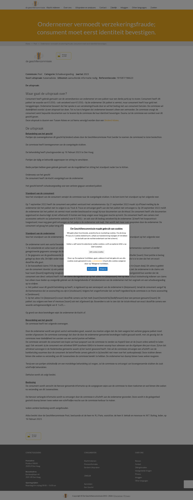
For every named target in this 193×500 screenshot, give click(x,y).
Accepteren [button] (92, 269)
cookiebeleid (97, 261)
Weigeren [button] (103, 269)
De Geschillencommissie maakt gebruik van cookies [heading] (96, 228)
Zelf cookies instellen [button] (96, 252)
